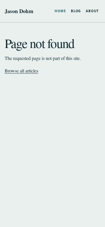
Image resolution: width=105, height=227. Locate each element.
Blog (76, 11)
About (92, 11)
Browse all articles (21, 71)
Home (60, 11)
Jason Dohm (19, 11)
